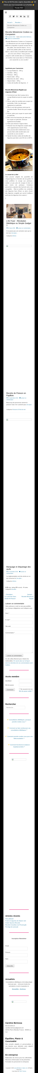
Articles (14, 236)
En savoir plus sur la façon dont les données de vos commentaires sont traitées (19, 663)
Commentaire (10, 632)
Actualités (15, 989)
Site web (8, 626)
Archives (23, 989)
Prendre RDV (19, 8)
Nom (7, 613)
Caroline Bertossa (26, 37)
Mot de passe (9, 685)
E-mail (7, 619)
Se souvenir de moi (27, 689)
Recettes (18, 22)
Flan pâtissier (9, 919)
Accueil (10, 22)
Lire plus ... (14, 233)
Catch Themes (22, 1071)
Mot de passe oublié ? (26, 691)
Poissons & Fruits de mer (19, 409)
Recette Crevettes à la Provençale (15, 925)
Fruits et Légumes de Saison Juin (15, 921)
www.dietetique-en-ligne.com (21, 1068)
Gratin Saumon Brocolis (12, 923)
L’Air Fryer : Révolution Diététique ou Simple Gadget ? (18, 223)
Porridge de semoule (11, 927)
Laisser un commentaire (13, 38)
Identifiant (8, 681)
